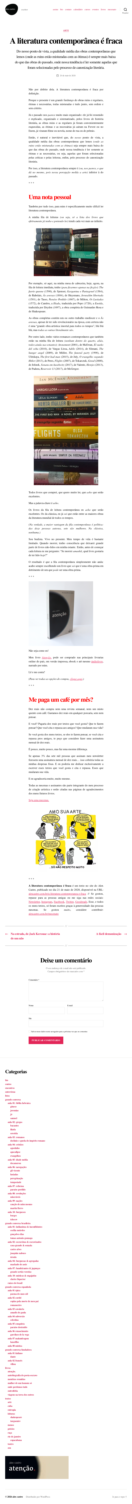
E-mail (69, 1005)
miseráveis (15, 1197)
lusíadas (14, 1174)
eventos (95, 9)
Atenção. (47, 657)
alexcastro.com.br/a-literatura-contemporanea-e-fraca (57, 893)
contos (8, 1084)
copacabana (16, 1440)
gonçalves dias (17, 1234)
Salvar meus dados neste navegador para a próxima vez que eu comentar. (59, 1031)
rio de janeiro (14, 1436)
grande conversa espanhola (18, 1287)
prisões (11, 1428)
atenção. (12, 1371)
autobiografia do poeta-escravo (22, 1375)
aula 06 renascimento (18, 1331)
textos (8, 1398)
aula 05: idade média (18, 1159)
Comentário (34, 980)
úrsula (13, 1257)
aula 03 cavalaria (16, 1309)
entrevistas (10, 1091)
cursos (87, 9)
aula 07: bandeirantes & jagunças (24, 1268)
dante (13, 1356)
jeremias (14, 1110)
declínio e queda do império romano (27, 1140)
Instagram (46, 901)
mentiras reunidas (16, 1379)
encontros (10, 1088)
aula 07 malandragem (18, 1338)
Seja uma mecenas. (39, 800)
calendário (77, 9)
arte (66, 30)
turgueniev (15, 1421)
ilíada (13, 1129)
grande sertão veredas (20, 1271)
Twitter (70, 901)
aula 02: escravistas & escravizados (24, 1242)
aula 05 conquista (16, 1323)
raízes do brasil (15, 1283)
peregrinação (16, 1178)
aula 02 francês (15, 1360)
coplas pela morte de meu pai (24, 1301)
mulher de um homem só (20, 1383)
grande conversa (13, 1099)
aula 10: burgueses (17, 1212)
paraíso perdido (18, 1189)
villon (13, 1364)
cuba (10, 1406)
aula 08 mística (15, 1345)
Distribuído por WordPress (38, 1496)
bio (61, 9)
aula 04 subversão (16, 1316)
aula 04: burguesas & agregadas (23, 1261)
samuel (13, 1118)
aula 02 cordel (14, 1297)
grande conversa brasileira (18, 1223)
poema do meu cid (19, 1293)
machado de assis (18, 1264)
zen (9, 1447)
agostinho (15, 1148)
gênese (13, 1106)
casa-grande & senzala (21, 1245)
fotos (7, 1095)
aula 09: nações (15, 1200)
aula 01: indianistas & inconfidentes (25, 1226)
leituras (11, 1413)
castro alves (15, 1249)
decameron (15, 1163)
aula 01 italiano (15, 1353)
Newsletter (34, 901)
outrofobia (13, 1390)
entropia (12, 1409)
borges (13, 1215)
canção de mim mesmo (21, 1204)
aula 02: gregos (15, 1122)
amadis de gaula (18, 1312)
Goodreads (81, 901)
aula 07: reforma (16, 1186)
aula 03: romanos (16, 1137)
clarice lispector (17, 1279)
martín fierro (16, 1208)
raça (10, 1432)
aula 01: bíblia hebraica (19, 1103)
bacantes (14, 1125)
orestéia (14, 1133)
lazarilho (14, 1342)
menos (11, 1425)
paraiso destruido (18, 1327)
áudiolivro (97, 661)
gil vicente (15, 1170)
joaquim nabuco (18, 1253)
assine (55, 9)
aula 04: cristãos (15, 1144)
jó (11, 1114)
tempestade (15, 1182)
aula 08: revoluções (17, 1193)
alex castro (18, 1496)
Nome (31, 1005)
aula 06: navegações (17, 1167)
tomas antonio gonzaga (21, 1238)
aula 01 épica (14, 1290)
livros (103, 9)
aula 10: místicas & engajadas (22, 1275)
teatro (10, 1444)
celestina (14, 1319)
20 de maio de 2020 (67, 75)
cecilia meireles (17, 1230)
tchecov (13, 1219)
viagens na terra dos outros (21, 1394)
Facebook (59, 901)
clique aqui (76, 679)
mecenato (112, 9)
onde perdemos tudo (17, 1387)
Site (30, 1018)
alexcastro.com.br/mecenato (44, 913)
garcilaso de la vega (19, 1334)
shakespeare (16, 1417)
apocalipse (15, 1152)
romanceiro (15, 1305)
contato (68, 9)
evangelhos (15, 1155)
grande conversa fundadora (18, 1349)
